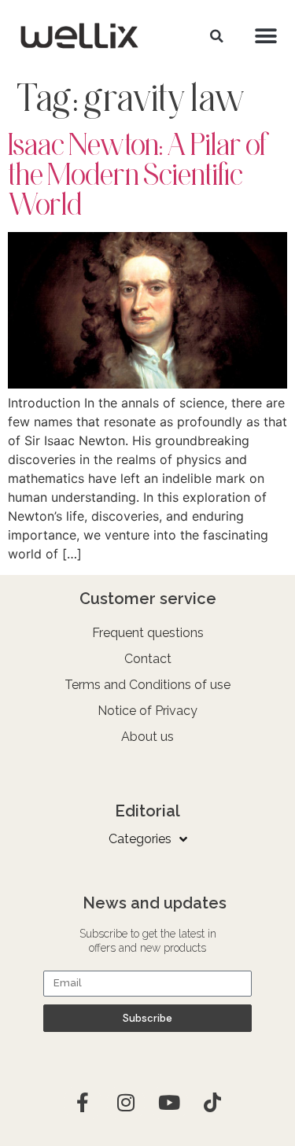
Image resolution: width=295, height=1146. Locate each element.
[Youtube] (169, 1102)
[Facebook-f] (82, 1102)
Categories (140, 838)
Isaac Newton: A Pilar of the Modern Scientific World (139, 174)
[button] (216, 36)
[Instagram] (126, 1102)
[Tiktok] (212, 1102)
